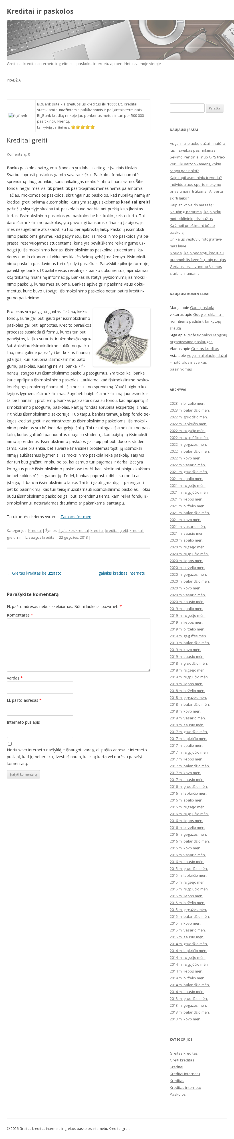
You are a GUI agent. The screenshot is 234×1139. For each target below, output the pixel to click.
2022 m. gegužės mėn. (188, 444)
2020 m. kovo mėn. (185, 588)
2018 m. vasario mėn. (188, 718)
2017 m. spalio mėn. (186, 745)
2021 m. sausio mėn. (187, 533)
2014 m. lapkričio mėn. (188, 950)
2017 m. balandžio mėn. (190, 765)
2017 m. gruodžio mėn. (189, 731)
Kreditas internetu (185, 1087)
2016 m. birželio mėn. (187, 827)
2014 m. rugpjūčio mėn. (189, 964)
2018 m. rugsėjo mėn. (187, 670)
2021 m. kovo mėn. (185, 519)
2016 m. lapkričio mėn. (188, 793)
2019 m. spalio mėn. (186, 608)
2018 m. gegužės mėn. (188, 697)
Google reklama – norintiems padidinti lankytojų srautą (197, 321)
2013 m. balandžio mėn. (190, 1012)
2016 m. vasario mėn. (188, 854)
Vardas (15, 678)
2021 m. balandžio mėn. (190, 512)
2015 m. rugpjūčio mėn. (189, 889)
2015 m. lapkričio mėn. (188, 875)
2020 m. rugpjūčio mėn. (189, 553)
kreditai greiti (116, 530)
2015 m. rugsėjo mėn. (187, 882)
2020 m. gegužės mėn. (188, 574)
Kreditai (35, 530)
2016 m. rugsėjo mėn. (187, 806)
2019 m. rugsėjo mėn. (187, 615)
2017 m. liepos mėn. (186, 759)
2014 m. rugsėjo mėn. (187, 957)
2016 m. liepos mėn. (186, 820)
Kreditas (177, 1080)
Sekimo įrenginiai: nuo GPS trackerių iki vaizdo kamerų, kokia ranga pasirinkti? (197, 163)
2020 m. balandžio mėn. (190, 581)
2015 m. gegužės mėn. (188, 909)
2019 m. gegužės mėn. (188, 635)
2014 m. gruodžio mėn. (189, 943)
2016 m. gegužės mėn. (188, 834)
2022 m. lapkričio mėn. (188, 423)
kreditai (97, 530)
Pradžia (14, 80)
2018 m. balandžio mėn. (190, 704)
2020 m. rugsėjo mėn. (187, 547)
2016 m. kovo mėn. (185, 848)
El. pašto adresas (24, 700)
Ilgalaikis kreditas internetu (123, 573)
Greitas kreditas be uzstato (34, 573)
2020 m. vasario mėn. (188, 594)
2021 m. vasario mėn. (188, 526)
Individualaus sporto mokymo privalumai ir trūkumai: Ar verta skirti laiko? (196, 191)
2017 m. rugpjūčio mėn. (189, 752)
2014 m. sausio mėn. (187, 991)
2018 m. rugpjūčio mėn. (189, 677)
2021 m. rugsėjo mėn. (187, 485)
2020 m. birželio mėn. (187, 567)
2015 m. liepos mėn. (186, 895)
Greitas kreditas (205, 348)
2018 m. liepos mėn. (186, 683)
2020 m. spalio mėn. (186, 540)
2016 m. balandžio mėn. (190, 841)
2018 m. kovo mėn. (185, 711)
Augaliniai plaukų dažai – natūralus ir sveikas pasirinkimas (198, 362)
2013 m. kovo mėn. (185, 1019)
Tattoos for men (75, 516)
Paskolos (178, 1094)
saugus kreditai (42, 537)
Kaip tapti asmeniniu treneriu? (196, 177)
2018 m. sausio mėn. (187, 724)
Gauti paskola (202, 307)
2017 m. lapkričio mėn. (188, 738)
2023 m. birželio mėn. (187, 403)
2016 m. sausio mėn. (187, 861)
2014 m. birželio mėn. (187, 978)
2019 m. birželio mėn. (187, 629)
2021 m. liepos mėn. (186, 499)
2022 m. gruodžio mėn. (189, 417)
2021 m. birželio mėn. (187, 506)
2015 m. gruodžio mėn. (189, 868)
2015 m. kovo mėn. (185, 923)
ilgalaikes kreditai (73, 530)
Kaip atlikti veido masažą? (192, 205)
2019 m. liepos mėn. (186, 622)
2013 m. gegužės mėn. (188, 1005)
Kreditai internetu (185, 1073)
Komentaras (20, 615)
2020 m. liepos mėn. (186, 560)
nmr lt (22, 537)
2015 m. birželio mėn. (187, 902)
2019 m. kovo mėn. (185, 649)
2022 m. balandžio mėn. (190, 451)
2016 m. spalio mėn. (186, 800)
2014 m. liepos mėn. (186, 971)
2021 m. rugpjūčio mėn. (189, 492)
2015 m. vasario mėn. (188, 930)
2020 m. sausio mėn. (187, 601)
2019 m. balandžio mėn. (190, 642)
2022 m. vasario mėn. (188, 464)
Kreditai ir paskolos (40, 11)
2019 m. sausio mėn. (187, 656)
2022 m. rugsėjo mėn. (187, 430)
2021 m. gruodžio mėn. (189, 471)
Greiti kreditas (182, 1060)
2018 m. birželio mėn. (187, 690)
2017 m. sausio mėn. (187, 779)
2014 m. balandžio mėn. (190, 984)
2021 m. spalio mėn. (186, 478)
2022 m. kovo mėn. (185, 458)
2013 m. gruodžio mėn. (189, 998)
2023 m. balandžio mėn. (190, 410)
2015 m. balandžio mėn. (190, 916)
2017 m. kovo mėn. (185, 772)
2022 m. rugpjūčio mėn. (189, 437)
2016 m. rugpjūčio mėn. (189, 813)
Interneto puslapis (23, 722)
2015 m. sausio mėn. (187, 936)
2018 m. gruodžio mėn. (189, 663)
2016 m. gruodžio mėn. (189, 786)
